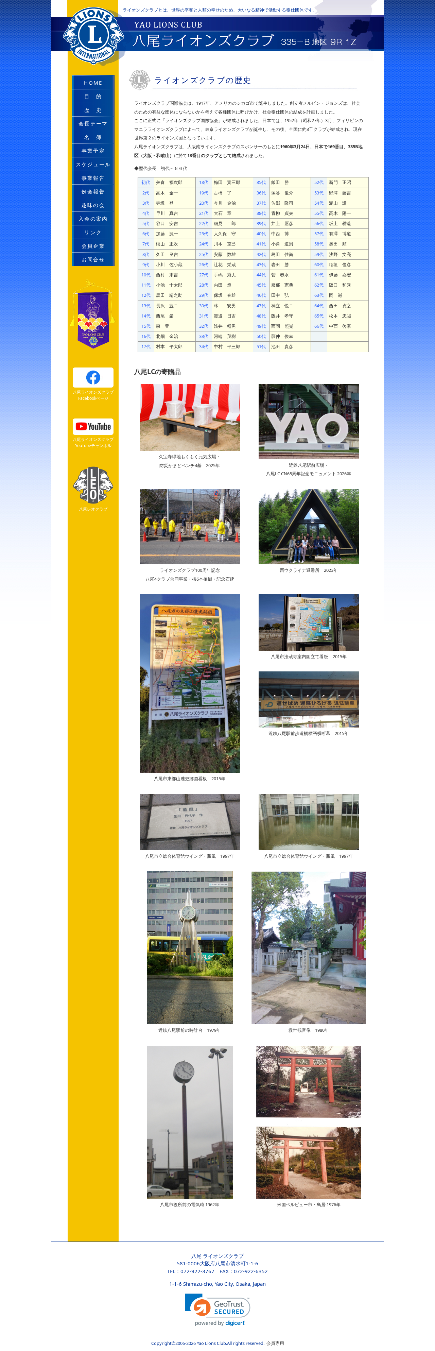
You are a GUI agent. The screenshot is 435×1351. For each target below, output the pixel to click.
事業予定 (93, 150)
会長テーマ (93, 123)
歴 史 (93, 109)
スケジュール (93, 164)
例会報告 (93, 191)
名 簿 (93, 137)
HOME (93, 82)
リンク (93, 232)
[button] (218, 1310)
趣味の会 (93, 205)
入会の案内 (93, 218)
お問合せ (93, 259)
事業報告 (93, 177)
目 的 (93, 96)
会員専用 (274, 1343)
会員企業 (93, 245)
